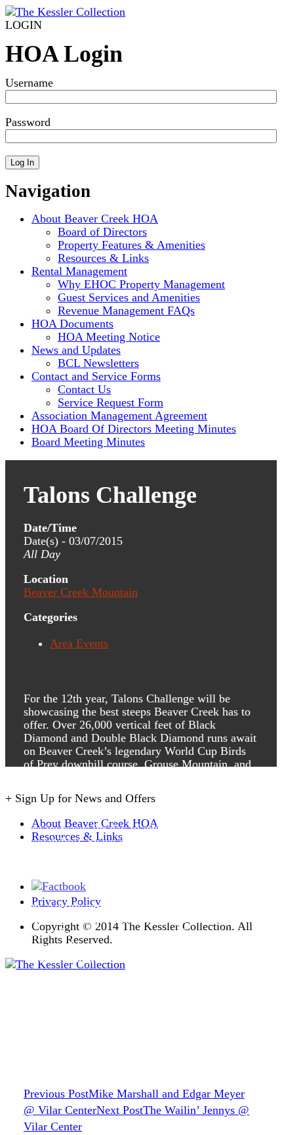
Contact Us (84, 389)
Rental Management (79, 271)
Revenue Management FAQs (126, 310)
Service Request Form (110, 402)
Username (29, 82)
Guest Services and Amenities (129, 297)
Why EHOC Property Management (141, 284)
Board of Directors (102, 231)
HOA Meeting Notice (109, 336)
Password (27, 122)
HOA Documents (72, 323)
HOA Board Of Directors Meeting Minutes (133, 428)
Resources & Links (103, 258)
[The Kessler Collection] (65, 11)
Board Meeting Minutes (88, 441)
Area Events (79, 643)
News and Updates (76, 349)
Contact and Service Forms (96, 376)
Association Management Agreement (119, 415)
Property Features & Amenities (131, 244)
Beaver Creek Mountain (81, 592)
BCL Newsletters (98, 363)
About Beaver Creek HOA (94, 218)
